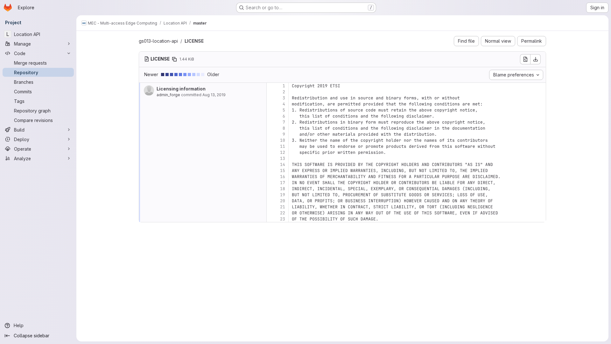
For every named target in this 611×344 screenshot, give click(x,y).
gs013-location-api (158, 41)
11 (282, 146)
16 (282, 176)
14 (282, 164)
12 (282, 152)
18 (282, 188)
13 (282, 158)
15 (282, 170)
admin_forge (168, 94)
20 (282, 201)
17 (282, 182)
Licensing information (181, 88)
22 (282, 213)
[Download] (535, 59)
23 (282, 219)
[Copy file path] (174, 59)
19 (282, 194)
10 (282, 140)
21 (282, 207)
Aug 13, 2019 (214, 94)
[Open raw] (525, 59)
